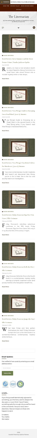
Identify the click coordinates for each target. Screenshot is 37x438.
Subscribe (7, 373)
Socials (18, 9)
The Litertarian (18, 16)
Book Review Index (27, 6)
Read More (5, 78)
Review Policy (15, 6)
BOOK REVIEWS (9, 55)
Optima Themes (24, 434)
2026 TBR (6, 6)
